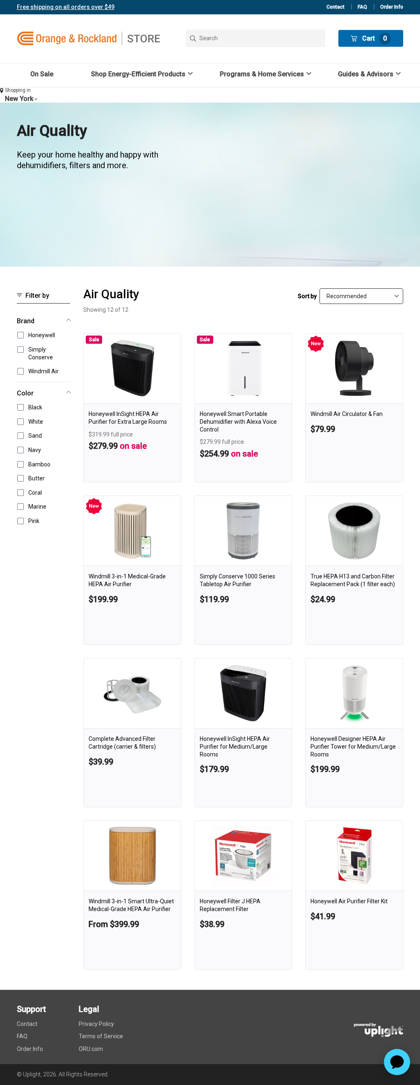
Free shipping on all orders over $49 (65, 7)
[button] (143, 74)
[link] (132, 407)
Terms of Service (101, 1036)
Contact (335, 7)
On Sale (41, 74)
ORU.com (91, 1049)
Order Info (391, 7)
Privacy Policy (96, 1024)
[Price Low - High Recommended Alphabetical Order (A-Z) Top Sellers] (361, 296)
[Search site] (255, 38)
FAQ (362, 7)
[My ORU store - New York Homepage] (88, 38)
